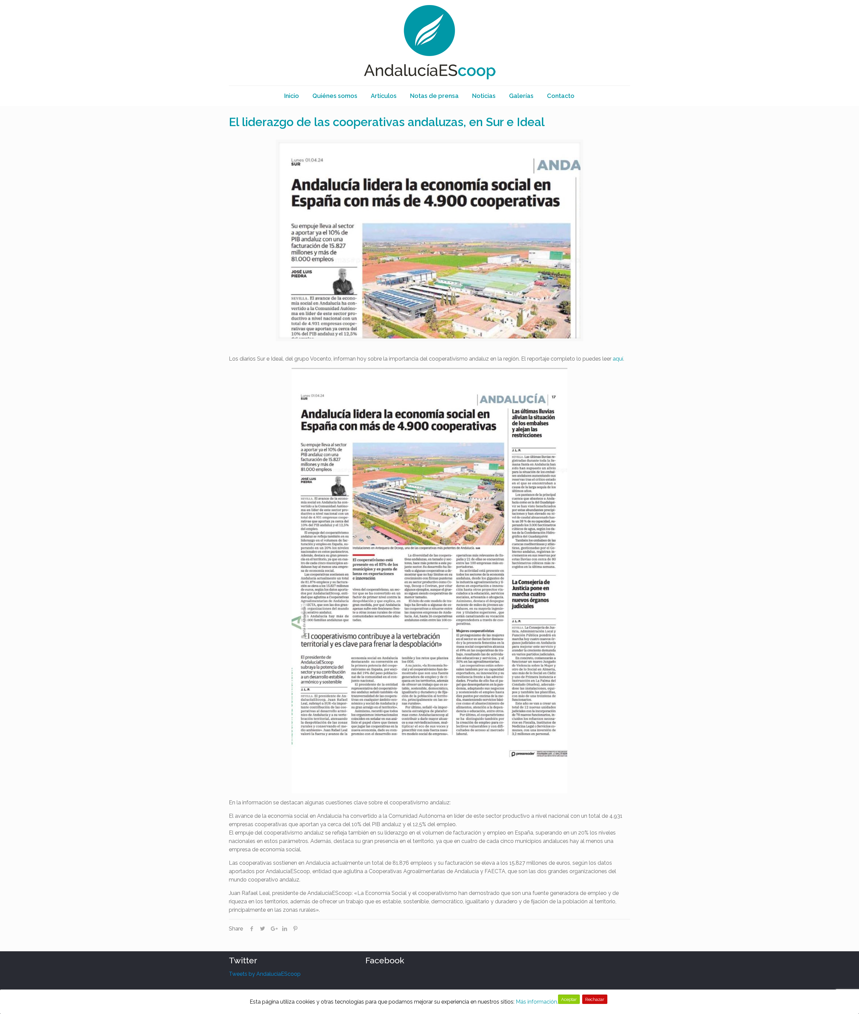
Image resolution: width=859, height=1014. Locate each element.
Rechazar (594, 999)
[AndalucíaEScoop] (429, 43)
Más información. (537, 1002)
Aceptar (569, 999)
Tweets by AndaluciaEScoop (265, 974)
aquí (618, 359)
